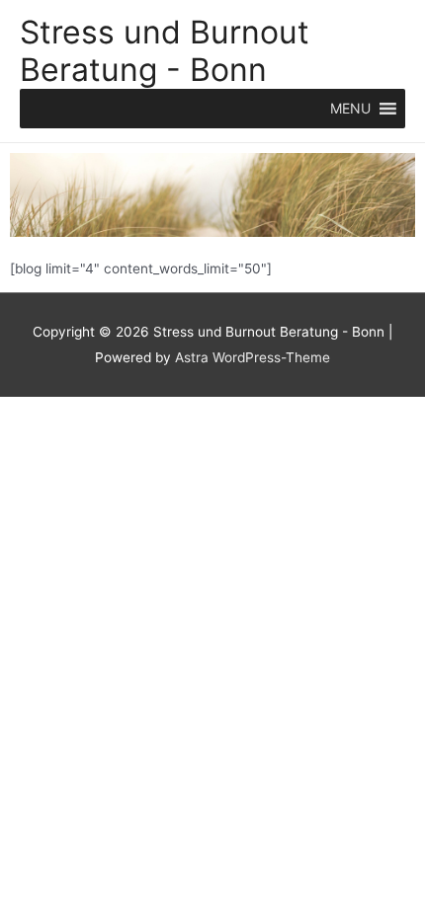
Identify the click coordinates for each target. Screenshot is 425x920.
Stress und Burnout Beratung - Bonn (164, 51)
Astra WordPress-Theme (252, 357)
